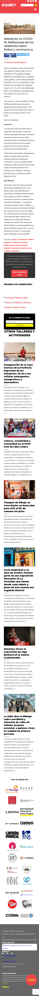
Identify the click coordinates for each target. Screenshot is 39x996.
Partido (24, 242)
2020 (14, 239)
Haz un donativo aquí (19, 273)
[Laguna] (8, 307)
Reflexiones (9, 245)
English (4, 1)
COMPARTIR (10, 54)
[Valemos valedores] (22, 303)
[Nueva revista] (21, 298)
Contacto (9, 1)
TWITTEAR (22, 54)
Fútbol (31, 239)
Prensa (5, 987)
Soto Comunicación (19, 963)
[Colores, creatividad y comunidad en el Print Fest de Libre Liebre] (19, 437)
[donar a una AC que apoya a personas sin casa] (31, 985)
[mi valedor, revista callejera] (9, 6)
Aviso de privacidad (9, 966)
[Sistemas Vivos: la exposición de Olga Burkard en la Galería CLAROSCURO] (19, 645)
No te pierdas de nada (19, 318)
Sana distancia (21, 245)
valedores (15, 251)
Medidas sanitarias (12, 242)
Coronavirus (22, 239)
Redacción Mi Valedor (16, 62)
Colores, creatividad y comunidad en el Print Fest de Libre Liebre (17, 444)
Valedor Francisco (12, 248)
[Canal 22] (8, 303)
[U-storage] (9, 298)
